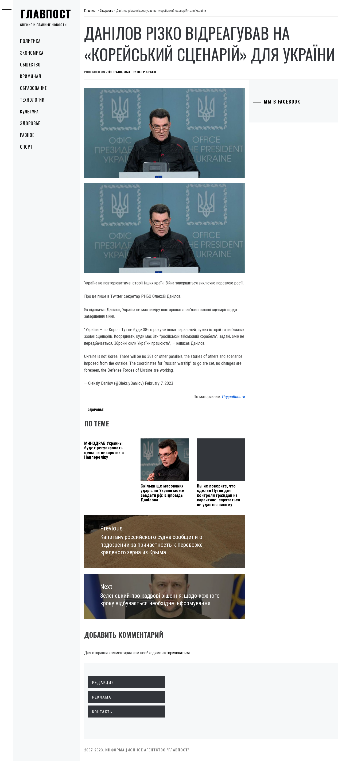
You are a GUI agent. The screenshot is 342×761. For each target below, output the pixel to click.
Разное (27, 135)
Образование (33, 88)
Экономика (32, 53)
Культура (29, 111)
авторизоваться (176, 652)
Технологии (32, 100)
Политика (30, 41)
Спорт (26, 147)
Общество (30, 64)
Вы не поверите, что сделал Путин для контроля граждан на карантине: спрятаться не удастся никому (218, 495)
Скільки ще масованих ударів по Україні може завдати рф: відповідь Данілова (162, 493)
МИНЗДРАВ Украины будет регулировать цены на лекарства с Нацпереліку (104, 450)
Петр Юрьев (146, 72)
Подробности (233, 396)
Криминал (30, 76)
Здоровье (30, 123)
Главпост (45, 14)
